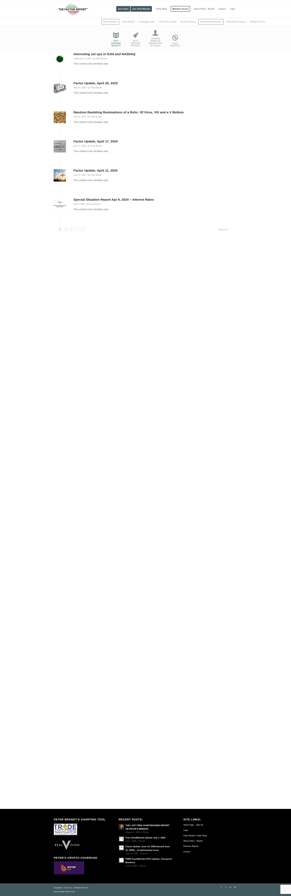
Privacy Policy (59, 892)
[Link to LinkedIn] (230, 887)
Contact (186, 852)
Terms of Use (70, 892)
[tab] (116, 41)
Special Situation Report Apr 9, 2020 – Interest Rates (114, 199)
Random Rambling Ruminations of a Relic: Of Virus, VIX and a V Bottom (129, 112)
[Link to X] (226, 887)
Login (185, 830)
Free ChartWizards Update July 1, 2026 (145, 838)
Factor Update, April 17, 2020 (96, 141)
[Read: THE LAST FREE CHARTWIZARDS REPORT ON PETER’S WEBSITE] (121, 826)
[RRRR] (60, 117)
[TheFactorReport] (72, 9)
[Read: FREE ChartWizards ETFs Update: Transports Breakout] (121, 860)
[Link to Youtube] (235, 887)
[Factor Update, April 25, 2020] (60, 88)
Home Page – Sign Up (193, 825)
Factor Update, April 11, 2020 (96, 170)
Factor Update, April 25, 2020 (96, 83)
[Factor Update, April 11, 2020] (60, 175)
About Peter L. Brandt (192, 841)
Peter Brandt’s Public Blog (195, 835)
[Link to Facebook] (221, 887)
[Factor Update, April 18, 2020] (60, 146)
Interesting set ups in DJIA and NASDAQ (104, 54)
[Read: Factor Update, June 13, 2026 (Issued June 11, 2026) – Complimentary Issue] (121, 848)
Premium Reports (191, 846)
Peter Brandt (101, 58)
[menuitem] (123, 9)
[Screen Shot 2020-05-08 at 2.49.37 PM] (60, 204)
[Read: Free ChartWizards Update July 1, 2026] (121, 839)
